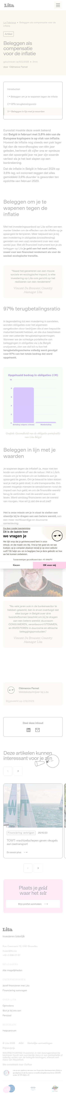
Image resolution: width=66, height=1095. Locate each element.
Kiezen (16, 565)
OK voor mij (49, 565)
